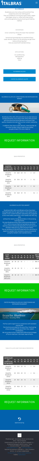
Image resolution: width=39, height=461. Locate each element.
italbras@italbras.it (12, 447)
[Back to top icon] (19, 435)
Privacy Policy (12, 453)
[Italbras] (11, 2)
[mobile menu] (36, 2)
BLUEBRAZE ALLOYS (19, 71)
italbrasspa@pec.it (26, 447)
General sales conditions (24, 453)
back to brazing (19, 423)
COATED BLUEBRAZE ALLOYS (19, 79)
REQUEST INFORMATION (19, 140)
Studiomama (21, 454)
